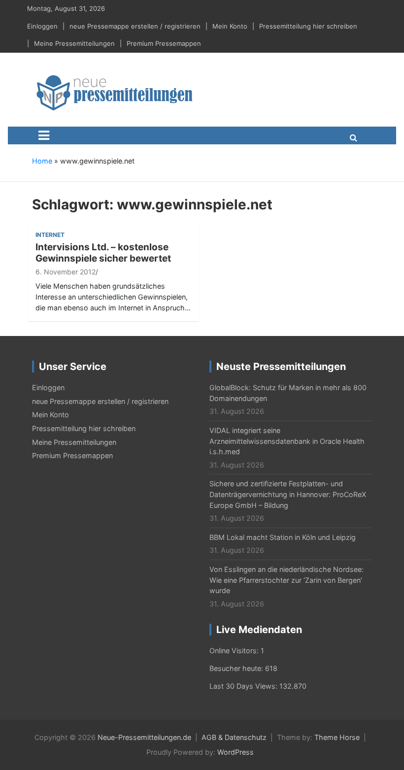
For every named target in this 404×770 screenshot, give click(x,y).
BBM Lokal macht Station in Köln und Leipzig (282, 537)
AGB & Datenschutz (234, 737)
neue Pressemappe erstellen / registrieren (135, 26)
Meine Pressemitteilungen (74, 43)
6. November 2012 (65, 272)
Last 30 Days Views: (244, 686)
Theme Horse (337, 737)
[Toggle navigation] (44, 135)
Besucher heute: (237, 668)
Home (42, 161)
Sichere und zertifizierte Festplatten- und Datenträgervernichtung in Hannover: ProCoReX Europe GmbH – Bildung (287, 494)
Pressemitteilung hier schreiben (308, 26)
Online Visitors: (235, 650)
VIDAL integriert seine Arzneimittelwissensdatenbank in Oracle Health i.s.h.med (287, 441)
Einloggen (42, 26)
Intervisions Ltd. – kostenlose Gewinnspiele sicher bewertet (103, 252)
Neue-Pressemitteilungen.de (144, 737)
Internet (50, 234)
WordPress (235, 752)
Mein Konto (229, 26)
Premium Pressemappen (164, 43)
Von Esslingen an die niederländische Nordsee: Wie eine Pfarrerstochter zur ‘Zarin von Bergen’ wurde (286, 580)
